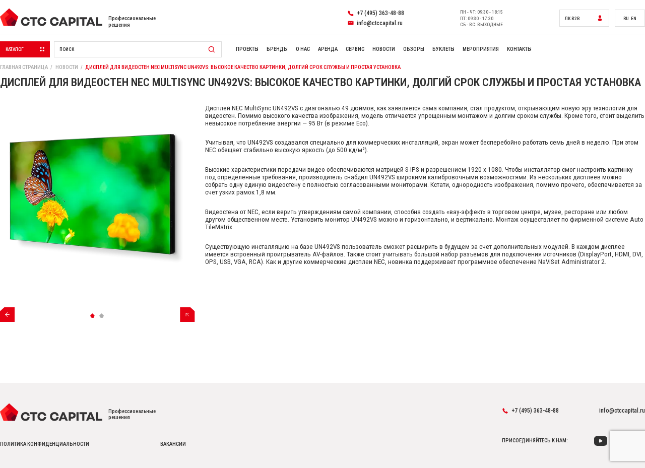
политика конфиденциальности (44, 444)
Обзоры (413, 49)
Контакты (519, 49)
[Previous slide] (7, 314)
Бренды (277, 49)
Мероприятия (481, 49)
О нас (303, 49)
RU (625, 18)
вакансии (173, 444)
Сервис (355, 49)
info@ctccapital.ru (622, 410)
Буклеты (443, 49)
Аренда (328, 49)
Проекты (247, 49)
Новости (383, 49)
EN (633, 18)
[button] (92, 315)
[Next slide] (187, 314)
